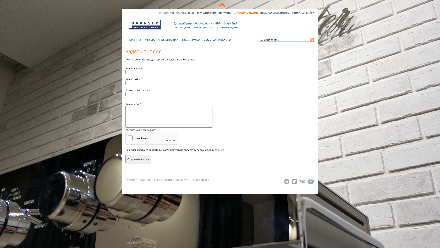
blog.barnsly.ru (217, 40)
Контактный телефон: (139, 90)
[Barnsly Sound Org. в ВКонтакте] (302, 181)
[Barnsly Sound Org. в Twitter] (294, 181)
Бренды (135, 40)
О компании (168, 40)
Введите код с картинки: (140, 130)
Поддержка (191, 40)
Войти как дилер (303, 12)
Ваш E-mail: (133, 79)
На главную (166, 12)
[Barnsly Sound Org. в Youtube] (311, 181)
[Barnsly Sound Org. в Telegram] (286, 181)
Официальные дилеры (274, 12)
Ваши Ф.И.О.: (134, 68)
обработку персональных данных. (204, 150)
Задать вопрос (185, 12)
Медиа (150, 40)
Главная (131, 180)
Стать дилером (206, 12)
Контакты (224, 12)
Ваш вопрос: (133, 104)
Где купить (182, 180)
